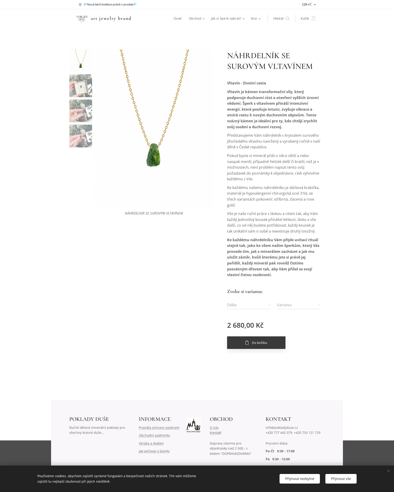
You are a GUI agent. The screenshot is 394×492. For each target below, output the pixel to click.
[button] (281, 18)
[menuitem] (178, 18)
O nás (214, 427)
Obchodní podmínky (154, 435)
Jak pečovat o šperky (154, 451)
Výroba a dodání (151, 443)
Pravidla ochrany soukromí (159, 427)
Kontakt (215, 432)
